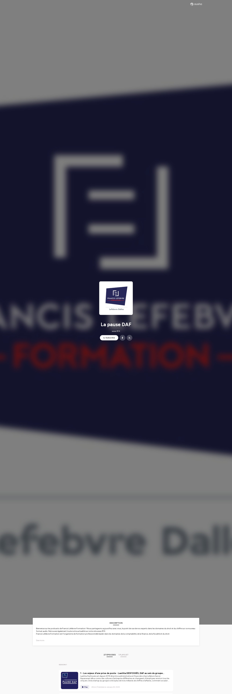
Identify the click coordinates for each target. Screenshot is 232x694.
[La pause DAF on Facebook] (122, 337)
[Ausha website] (196, 4)
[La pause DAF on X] (129, 337)
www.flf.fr (116, 331)
